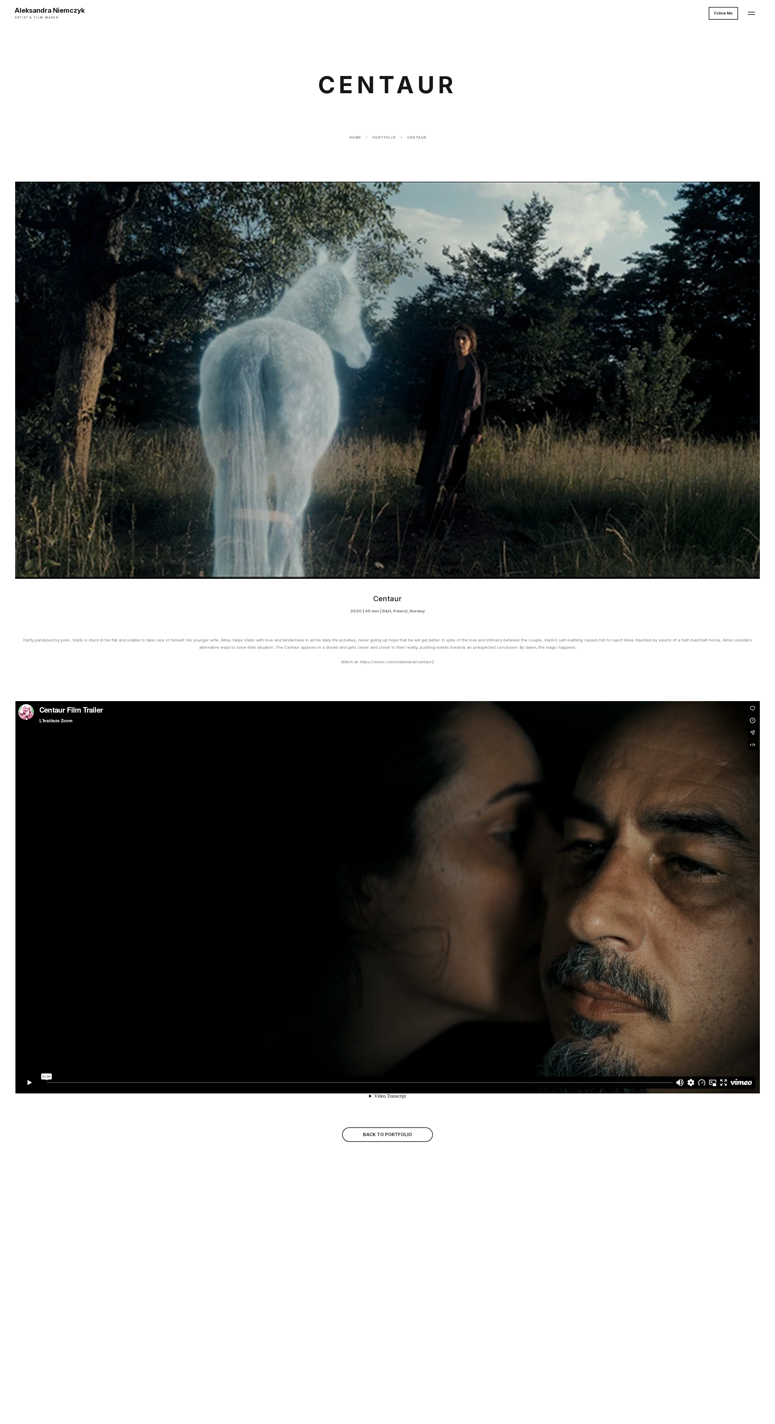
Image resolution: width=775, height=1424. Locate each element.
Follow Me (723, 13)
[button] (751, 13)
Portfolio (384, 137)
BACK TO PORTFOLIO (387, 1134)
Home (355, 137)
